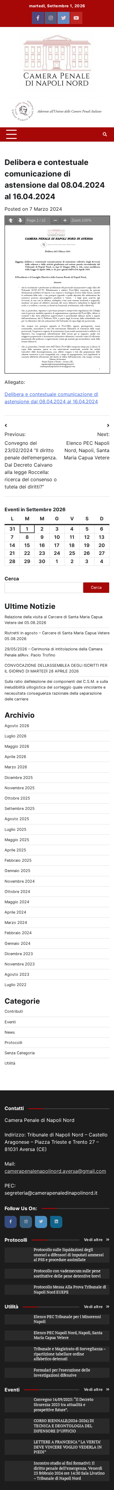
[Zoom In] (65, 220)
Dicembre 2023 (19, 953)
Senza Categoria (20, 1053)
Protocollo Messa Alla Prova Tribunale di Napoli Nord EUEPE (70, 1289)
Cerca (12, 579)
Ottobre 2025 (17, 798)
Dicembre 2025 (19, 777)
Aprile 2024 (15, 912)
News (10, 1032)
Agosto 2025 (17, 819)
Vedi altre (93, 1239)
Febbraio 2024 (18, 933)
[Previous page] (10, 220)
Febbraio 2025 (18, 860)
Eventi (10, 1022)
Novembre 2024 (20, 881)
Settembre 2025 (20, 808)
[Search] (104, 134)
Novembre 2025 (20, 788)
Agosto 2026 (17, 725)
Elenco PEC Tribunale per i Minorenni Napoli (67, 1319)
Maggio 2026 (17, 746)
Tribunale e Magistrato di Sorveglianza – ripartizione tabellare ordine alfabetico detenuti (70, 1353)
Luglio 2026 (15, 736)
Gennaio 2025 (17, 870)
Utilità (10, 1063)
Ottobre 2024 (17, 891)
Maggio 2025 (17, 839)
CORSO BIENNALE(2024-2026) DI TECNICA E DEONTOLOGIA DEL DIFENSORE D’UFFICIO (64, 1425)
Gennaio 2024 (17, 943)
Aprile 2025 (15, 850)
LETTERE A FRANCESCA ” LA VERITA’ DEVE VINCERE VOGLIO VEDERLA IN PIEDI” (68, 1447)
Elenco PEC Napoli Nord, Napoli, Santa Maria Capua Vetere (68, 1335)
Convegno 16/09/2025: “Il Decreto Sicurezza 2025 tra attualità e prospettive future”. (63, 1404)
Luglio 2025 (15, 829)
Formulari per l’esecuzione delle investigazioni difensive (62, 1373)
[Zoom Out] (55, 220)
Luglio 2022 (15, 984)
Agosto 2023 (17, 974)
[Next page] (20, 220)
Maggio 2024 (17, 902)
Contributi (14, 1011)
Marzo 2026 (16, 767)
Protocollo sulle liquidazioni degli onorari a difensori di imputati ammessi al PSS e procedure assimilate (69, 1254)
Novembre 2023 (20, 964)
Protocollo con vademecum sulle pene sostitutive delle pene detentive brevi (67, 1273)
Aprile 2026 (15, 756)
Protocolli (13, 1042)
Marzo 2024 (16, 922)
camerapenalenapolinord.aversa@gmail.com (55, 1171)
